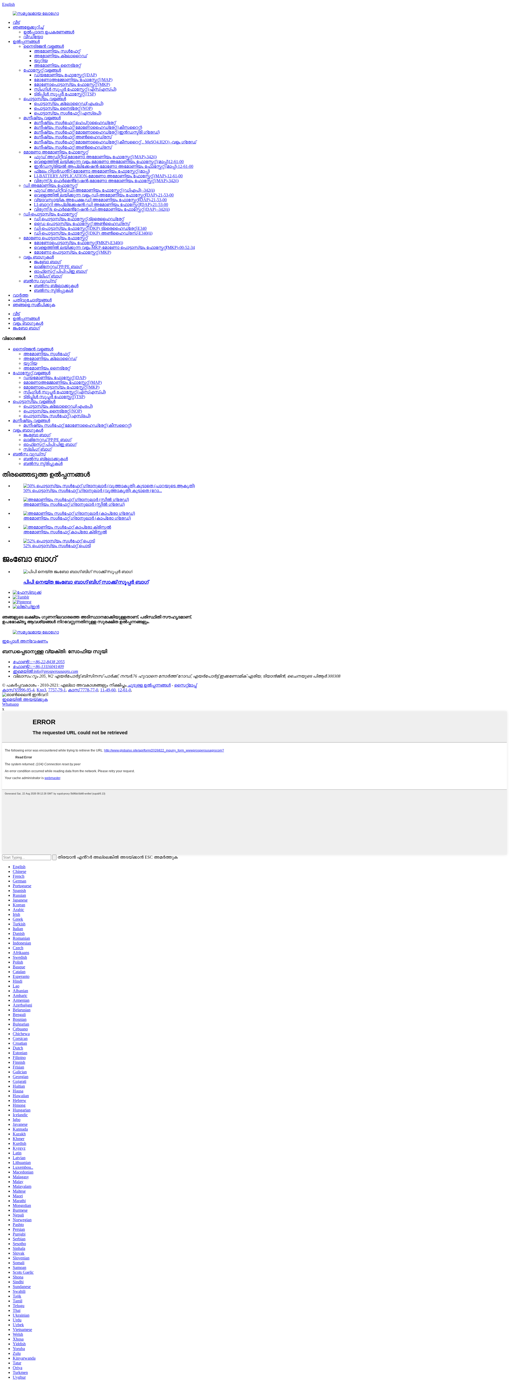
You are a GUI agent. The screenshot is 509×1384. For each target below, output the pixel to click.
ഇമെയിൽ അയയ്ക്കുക (25, 699)
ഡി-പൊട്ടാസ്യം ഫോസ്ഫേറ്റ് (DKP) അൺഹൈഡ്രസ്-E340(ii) (93, 233)
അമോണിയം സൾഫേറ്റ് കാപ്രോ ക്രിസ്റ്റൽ (65, 532)
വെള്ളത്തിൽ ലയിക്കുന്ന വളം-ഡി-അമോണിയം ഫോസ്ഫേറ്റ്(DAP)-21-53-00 (104, 195)
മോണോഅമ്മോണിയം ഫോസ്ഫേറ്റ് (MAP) (73, 79)
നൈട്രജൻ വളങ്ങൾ (43, 46)
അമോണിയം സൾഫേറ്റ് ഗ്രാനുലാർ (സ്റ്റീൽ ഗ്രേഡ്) (74, 504)
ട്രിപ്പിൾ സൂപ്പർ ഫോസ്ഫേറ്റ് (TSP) (65, 94)
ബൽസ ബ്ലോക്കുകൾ (56, 285)
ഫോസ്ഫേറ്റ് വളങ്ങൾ (42, 70)
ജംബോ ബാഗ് (47, 262)
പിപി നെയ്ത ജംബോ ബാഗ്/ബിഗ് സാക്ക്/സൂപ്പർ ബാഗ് (85, 582)
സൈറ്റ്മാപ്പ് (185, 685)
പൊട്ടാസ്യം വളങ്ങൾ (44, 98)
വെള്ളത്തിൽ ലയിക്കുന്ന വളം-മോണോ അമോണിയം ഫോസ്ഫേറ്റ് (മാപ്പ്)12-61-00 (109, 161)
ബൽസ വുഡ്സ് (39, 281)
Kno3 (41, 690)
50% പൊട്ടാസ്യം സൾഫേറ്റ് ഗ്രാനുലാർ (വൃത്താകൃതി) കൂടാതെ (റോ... (92, 490)
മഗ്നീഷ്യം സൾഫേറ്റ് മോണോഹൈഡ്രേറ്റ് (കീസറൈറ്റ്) (88, 127)
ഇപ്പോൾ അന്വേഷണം (25, 641)
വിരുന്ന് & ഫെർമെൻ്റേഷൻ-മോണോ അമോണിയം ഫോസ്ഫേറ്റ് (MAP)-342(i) (106, 180)
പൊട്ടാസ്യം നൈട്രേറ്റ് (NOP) (63, 108)
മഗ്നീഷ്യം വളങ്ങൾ (42, 118)
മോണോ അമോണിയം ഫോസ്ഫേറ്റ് (55, 152)
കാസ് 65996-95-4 (18, 690)
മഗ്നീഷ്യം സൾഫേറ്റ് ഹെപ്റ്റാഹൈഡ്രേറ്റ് (75, 122)
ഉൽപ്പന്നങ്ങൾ (26, 41)
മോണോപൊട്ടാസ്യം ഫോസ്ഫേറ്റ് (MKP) (72, 84)
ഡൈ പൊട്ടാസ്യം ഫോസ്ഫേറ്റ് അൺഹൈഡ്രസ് (82, 223)
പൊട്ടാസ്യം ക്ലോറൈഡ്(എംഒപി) (68, 103)
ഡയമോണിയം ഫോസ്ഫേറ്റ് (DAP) (65, 75)
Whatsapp (10, 704)
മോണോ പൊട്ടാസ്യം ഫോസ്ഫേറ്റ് (55, 238)
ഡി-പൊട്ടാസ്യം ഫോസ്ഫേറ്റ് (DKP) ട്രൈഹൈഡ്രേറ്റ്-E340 (90, 228)
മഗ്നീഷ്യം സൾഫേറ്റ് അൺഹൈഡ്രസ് (73, 137)
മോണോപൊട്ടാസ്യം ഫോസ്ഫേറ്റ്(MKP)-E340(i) (78, 242)
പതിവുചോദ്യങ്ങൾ (32, 300)
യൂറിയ (41, 60)
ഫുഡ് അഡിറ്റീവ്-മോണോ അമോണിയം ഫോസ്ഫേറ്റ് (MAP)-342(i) (95, 157)
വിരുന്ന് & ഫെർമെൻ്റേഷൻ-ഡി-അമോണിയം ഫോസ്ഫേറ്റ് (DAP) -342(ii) (102, 209)
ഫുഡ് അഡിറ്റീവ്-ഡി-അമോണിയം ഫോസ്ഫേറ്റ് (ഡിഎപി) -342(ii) (94, 190)
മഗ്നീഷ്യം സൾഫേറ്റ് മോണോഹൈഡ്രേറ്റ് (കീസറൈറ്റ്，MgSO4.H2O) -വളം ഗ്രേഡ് (115, 142)
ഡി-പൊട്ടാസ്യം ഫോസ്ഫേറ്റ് (50, 214)
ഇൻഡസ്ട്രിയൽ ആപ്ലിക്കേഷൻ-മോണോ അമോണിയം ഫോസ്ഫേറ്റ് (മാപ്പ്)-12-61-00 (113, 166)
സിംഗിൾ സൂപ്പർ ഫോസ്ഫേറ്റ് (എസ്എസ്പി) (75, 89)
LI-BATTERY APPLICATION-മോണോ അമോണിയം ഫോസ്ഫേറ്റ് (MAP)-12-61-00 (108, 176)
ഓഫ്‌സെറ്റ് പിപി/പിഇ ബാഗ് (60, 271)
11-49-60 (108, 690)
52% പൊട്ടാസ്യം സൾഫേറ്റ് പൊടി (57, 545)
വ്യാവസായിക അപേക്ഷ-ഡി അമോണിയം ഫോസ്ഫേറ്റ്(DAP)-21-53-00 (100, 199)
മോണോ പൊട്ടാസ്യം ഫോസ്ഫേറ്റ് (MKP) (72, 252)
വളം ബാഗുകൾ (38, 257)
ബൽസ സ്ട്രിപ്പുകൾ (53, 290)
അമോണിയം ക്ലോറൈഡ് (60, 56)
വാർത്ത (20, 295)
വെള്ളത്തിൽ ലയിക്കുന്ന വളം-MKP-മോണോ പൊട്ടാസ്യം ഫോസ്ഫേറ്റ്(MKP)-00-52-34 (114, 247)
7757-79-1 (57, 690)
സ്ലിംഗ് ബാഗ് (48, 276)
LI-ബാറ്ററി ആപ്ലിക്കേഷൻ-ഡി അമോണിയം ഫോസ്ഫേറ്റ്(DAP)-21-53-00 (101, 204)
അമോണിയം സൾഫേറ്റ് (57, 51)
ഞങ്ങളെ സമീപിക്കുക (34, 304)
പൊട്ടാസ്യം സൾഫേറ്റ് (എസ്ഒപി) (67, 113)
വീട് (16, 22)
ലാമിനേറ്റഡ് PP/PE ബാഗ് (58, 266)
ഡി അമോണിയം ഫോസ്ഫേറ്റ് (50, 185)
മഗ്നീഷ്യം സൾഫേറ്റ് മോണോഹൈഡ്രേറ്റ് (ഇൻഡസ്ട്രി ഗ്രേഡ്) (97, 132)
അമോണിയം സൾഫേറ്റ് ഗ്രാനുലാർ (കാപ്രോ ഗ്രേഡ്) (77, 518)
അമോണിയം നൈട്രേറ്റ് (57, 65)
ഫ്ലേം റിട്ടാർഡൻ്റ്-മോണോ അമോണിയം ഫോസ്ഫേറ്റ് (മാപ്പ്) (92, 171)
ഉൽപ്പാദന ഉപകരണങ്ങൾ (48, 32)
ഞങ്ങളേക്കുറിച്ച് (28, 27)
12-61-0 (124, 690)
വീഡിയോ (33, 36)
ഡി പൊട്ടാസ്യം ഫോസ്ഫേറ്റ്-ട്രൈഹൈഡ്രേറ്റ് (79, 219)
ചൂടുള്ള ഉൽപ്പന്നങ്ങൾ (149, 685)
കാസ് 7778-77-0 (83, 690)
